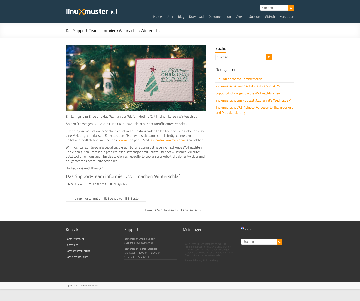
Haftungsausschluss (77, 257)
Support (254, 16)
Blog (181, 16)
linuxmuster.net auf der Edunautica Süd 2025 (247, 86)
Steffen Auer (78, 184)
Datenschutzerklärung (78, 251)
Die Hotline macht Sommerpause (238, 78)
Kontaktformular (75, 239)
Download (196, 16)
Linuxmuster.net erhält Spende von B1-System (106, 198)
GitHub (270, 16)
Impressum (72, 245)
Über (169, 16)
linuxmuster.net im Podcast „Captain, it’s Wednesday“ (253, 100)
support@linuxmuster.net (168, 140)
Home (157, 16)
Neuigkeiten (120, 184)
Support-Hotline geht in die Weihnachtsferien (247, 93)
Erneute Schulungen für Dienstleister (173, 210)
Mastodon (287, 16)
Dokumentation (219, 16)
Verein (240, 16)
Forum (122, 140)
